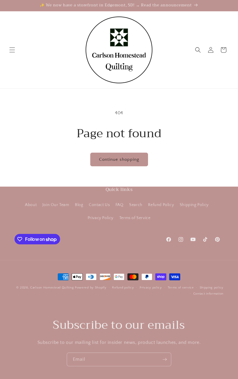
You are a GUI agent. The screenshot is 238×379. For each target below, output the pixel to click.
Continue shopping (119, 159)
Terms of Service (135, 218)
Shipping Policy (194, 205)
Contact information (208, 293)
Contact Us (99, 205)
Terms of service (181, 287)
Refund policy (123, 287)
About (31, 205)
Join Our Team (55, 205)
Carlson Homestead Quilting (52, 287)
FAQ (120, 205)
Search (136, 205)
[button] (12, 50)
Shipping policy (212, 287)
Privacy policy (151, 287)
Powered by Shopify (91, 287)
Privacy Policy (100, 218)
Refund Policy (161, 205)
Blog (79, 205)
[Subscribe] (164, 359)
